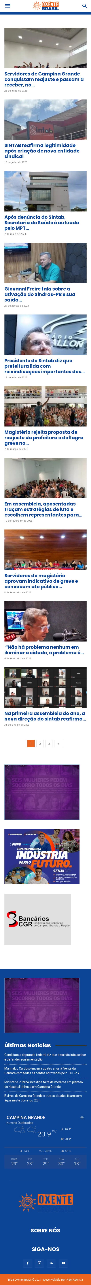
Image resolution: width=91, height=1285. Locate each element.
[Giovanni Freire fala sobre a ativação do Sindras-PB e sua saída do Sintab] (45, 263)
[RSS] (51, 1263)
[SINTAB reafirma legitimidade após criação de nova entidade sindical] (45, 119)
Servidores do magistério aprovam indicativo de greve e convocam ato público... (41, 581)
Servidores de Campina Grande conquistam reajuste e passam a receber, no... (44, 79)
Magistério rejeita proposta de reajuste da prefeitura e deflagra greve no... (43, 437)
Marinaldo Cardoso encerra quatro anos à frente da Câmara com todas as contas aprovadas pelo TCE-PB (41, 1071)
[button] (7, 6)
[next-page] (58, 743)
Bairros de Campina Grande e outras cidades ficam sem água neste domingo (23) (43, 1098)
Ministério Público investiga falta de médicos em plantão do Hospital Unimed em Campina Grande (43, 1084)
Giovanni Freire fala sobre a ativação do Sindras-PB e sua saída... (39, 294)
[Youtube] (63, 1263)
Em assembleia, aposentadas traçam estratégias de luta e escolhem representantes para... (43, 509)
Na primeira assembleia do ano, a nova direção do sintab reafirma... (45, 716)
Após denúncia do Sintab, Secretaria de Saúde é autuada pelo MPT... (41, 222)
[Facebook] (27, 1263)
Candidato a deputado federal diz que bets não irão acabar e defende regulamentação (45, 1057)
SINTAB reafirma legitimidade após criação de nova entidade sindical (42, 151)
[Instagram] (39, 1263)
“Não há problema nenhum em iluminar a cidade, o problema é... (44, 650)
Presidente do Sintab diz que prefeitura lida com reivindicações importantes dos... (44, 366)
